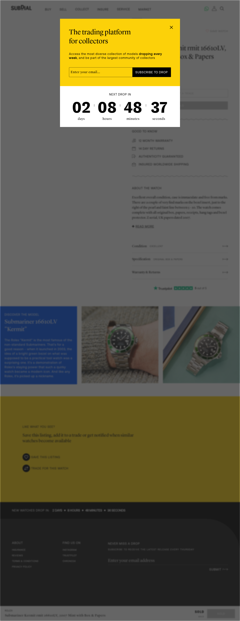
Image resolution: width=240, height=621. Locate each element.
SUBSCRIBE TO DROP (151, 72)
